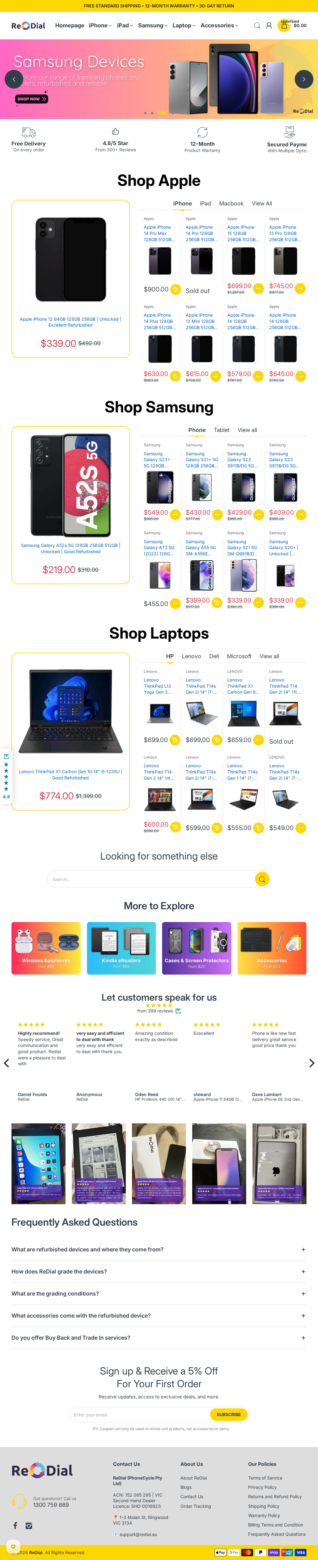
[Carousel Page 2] (152, 113)
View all (247, 430)
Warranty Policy (264, 1515)
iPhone (182, 203)
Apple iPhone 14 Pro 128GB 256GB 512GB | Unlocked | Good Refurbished (201, 233)
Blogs (186, 1487)
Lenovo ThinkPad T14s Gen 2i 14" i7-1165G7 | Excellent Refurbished (201, 772)
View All (262, 203)
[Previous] (304, 79)
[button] (7, 1062)
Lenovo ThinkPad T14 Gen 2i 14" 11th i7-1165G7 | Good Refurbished (284, 686)
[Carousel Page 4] (172, 113)
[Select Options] (258, 288)
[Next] (14, 79)
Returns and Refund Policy (275, 1496)
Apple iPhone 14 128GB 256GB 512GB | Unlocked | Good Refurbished (284, 321)
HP (170, 656)
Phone (197, 430)
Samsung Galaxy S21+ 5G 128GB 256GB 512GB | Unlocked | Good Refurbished (202, 460)
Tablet (221, 430)
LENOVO (235, 671)
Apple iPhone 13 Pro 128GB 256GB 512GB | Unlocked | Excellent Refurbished (284, 233)
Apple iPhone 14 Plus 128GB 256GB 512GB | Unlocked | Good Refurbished (159, 321)
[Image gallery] (46, 949)
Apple (149, 218)
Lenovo (191, 656)
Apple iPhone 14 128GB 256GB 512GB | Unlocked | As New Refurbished (242, 321)
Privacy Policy (262, 1487)
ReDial (36, 1552)
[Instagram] (29, 1526)
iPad (205, 203)
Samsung (152, 445)
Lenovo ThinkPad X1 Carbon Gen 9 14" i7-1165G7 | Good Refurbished (242, 686)
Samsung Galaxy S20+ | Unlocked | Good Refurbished (283, 548)
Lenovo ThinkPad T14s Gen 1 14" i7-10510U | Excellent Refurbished (242, 772)
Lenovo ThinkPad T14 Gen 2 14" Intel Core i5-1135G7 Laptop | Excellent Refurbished (159, 772)
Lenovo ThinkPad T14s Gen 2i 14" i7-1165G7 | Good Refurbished (201, 686)
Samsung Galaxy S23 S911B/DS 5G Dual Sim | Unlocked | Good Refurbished (282, 460)
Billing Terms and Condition (275, 1524)
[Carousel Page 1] (145, 113)
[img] (159, 1005)
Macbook (231, 203)
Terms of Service (265, 1477)
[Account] (269, 25)
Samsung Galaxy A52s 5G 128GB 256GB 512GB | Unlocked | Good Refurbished (70, 548)
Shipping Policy (263, 1506)
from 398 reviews (155, 1010)
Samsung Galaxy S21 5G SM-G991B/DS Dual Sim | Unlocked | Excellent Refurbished (242, 548)
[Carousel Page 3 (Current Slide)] (162, 113)
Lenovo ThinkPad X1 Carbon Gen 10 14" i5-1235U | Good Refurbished (70, 774)
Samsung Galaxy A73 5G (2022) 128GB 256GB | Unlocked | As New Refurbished (159, 548)
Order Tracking (195, 1506)
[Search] (262, 879)
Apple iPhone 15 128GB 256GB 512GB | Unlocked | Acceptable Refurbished (242, 233)
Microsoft (239, 656)
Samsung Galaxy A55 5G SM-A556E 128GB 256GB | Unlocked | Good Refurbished (201, 548)
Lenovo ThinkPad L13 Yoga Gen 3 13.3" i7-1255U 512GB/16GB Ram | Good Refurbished (159, 686)
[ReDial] (28, 26)
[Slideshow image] (159, 79)
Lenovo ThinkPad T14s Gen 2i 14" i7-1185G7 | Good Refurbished (284, 772)
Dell (214, 656)
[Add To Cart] (175, 289)
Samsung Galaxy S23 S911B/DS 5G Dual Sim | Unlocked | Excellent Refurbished (240, 460)
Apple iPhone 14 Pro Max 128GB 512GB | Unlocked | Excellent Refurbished (159, 233)
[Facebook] (15, 1526)
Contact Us (191, 1496)
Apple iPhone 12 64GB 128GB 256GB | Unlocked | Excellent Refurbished (70, 322)
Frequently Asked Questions (277, 1534)
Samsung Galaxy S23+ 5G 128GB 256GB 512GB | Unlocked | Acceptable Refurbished (159, 460)
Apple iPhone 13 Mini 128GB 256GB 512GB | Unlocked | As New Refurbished (201, 321)
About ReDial (193, 1477)
